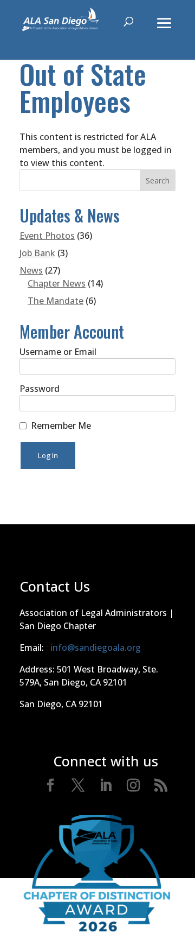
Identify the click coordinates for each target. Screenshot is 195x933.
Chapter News (57, 283)
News (31, 270)
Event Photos (47, 236)
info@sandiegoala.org (95, 647)
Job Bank (37, 253)
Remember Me (61, 425)
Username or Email (58, 352)
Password (40, 389)
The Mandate (55, 301)
